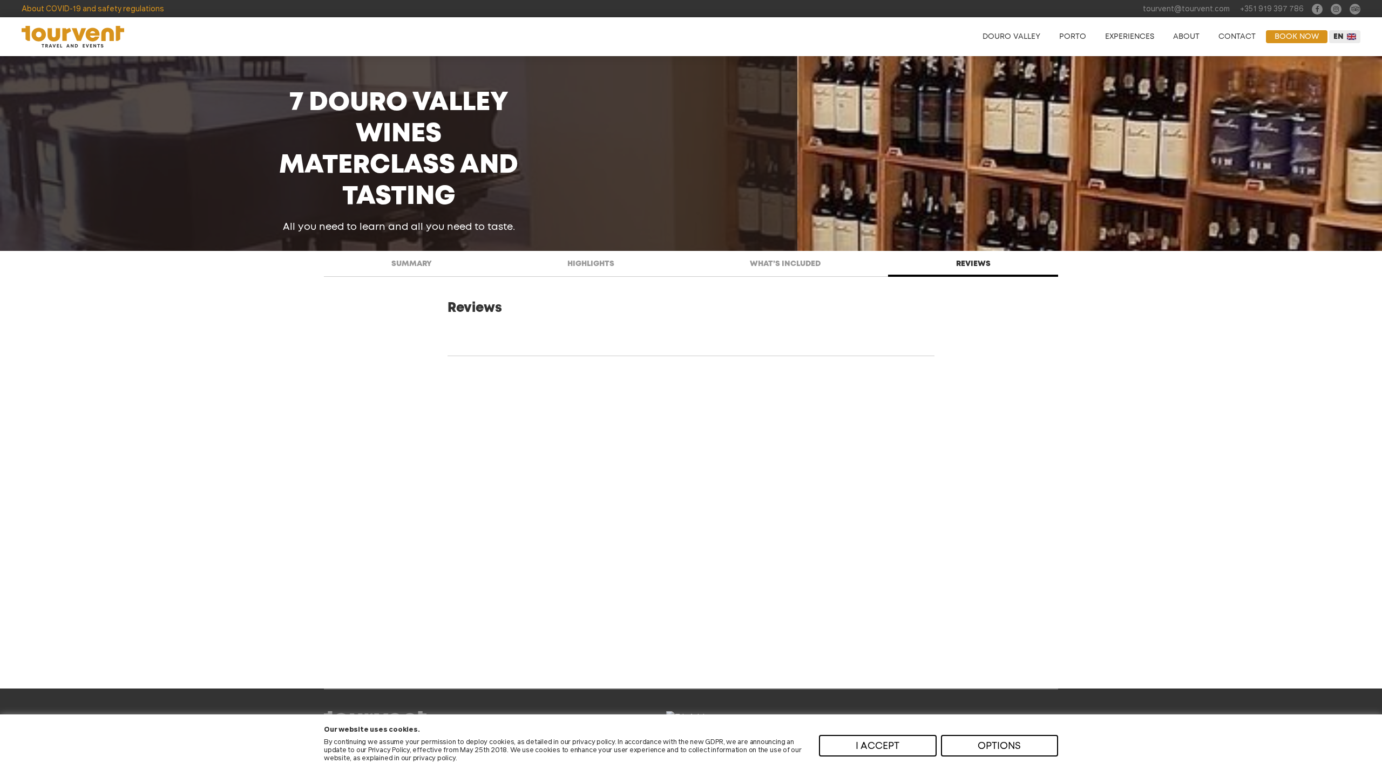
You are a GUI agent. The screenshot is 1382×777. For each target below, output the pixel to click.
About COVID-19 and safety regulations (93, 8)
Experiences (1129, 36)
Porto (1072, 36)
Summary (411, 264)
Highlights (590, 264)
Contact (1237, 36)
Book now (1297, 36)
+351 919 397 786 (1272, 8)
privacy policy (593, 741)
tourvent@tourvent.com (1186, 8)
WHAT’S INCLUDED (785, 264)
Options (999, 746)
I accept (877, 746)
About (1186, 36)
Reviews (973, 264)
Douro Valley (1011, 36)
